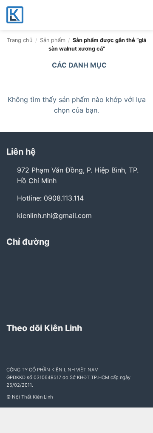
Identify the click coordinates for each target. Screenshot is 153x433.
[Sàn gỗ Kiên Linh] (48, 15)
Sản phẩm (52, 40)
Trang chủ (19, 40)
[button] (141, 14)
